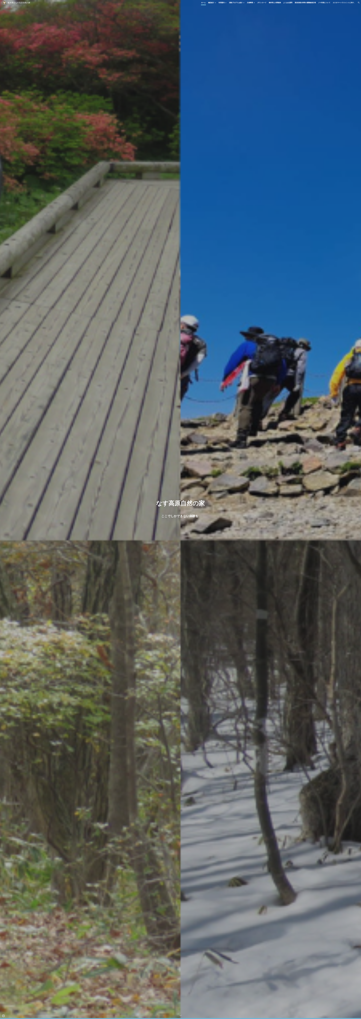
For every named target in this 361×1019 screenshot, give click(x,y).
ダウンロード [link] (261, 2)
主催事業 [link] (250, 2)
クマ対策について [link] (324, 2)
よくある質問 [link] (287, 2)
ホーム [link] (203, 2)
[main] (180, 503)
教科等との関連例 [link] (275, 2)
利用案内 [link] (222, 2)
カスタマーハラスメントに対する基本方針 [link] (344, 2)
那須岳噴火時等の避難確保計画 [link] (305, 2)
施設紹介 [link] (211, 2)
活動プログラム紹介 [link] (236, 2)
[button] (358, 2)
